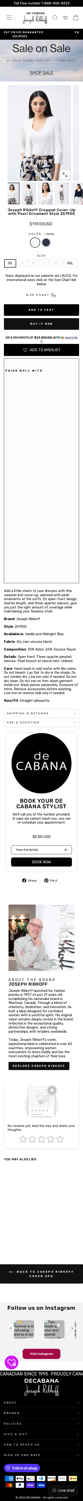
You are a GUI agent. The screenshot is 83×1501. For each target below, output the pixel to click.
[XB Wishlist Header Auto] (65, 18)
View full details (27, 849)
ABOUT (10, 1402)
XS (10, 263)
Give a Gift (16, 1434)
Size (41, 255)
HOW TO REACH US (22, 1444)
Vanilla (35, 242)
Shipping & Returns (28, 713)
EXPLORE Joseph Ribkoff (39, 1066)
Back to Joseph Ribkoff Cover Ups (44, 1274)
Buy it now (41, 323)
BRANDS (12, 1413)
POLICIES (13, 1423)
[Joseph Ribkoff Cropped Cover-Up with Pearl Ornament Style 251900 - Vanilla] (8, 573)
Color (41, 234)
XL (56, 263)
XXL (70, 263)
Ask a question (23, 722)
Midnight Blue (46, 242)
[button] (41, 340)
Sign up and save (22, 1455)
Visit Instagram (41, 1353)
